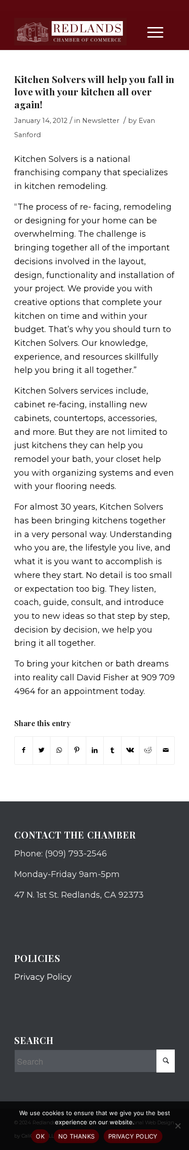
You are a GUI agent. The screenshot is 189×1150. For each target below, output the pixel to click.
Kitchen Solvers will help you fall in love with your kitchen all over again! (94, 91)
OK (40, 1136)
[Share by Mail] (165, 750)
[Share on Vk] (130, 750)
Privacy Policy (43, 977)
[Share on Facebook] (24, 750)
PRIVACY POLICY (133, 1136)
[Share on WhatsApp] (59, 750)
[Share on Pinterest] (77, 750)
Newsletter (100, 121)
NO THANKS (76, 1136)
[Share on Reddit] (148, 750)
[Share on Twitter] (41, 750)
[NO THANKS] (177, 1125)
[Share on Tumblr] (112, 750)
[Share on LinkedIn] (95, 750)
